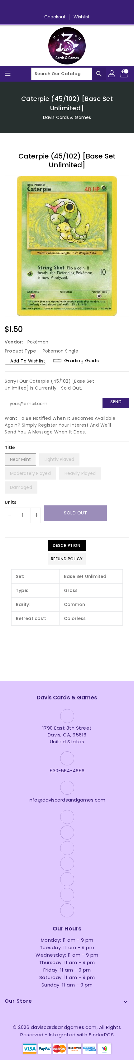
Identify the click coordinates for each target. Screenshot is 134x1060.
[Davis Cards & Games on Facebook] (31, 7)
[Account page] (112, 74)
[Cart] (124, 74)
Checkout (55, 17)
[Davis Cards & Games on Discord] (79, 7)
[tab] (67, 545)
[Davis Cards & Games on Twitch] (90, 7)
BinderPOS (101, 1034)
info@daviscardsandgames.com (67, 800)
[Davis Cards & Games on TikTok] (102, 7)
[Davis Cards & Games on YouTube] (67, 7)
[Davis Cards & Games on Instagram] (55, 7)
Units (11, 502)
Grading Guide (82, 360)
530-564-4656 (67, 770)
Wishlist (82, 17)
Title (10, 447)
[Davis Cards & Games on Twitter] (43, 7)
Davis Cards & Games (67, 117)
